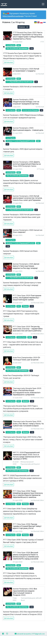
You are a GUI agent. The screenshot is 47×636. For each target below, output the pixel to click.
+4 (36, 82)
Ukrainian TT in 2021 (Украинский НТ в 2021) (20, 141)
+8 (31, 535)
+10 (32, 504)
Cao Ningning (10, 45)
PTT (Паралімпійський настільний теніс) (19, 81)
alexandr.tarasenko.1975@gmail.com (31, 634)
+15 (31, 568)
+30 (31, 48)
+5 (36, 210)
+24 (31, 176)
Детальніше (8, 62)
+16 (8, 246)
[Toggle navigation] (43, 4)
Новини (23, 27)
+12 (32, 432)
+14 (35, 337)
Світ (18, 45)
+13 (32, 401)
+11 (32, 306)
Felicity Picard (21, 337)
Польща (25, 306)
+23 (31, 607)
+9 (7, 144)
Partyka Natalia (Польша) (30, 110)
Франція (25, 401)
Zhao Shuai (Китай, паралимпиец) (17, 48)
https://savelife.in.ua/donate (13, 16)
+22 (31, 471)
